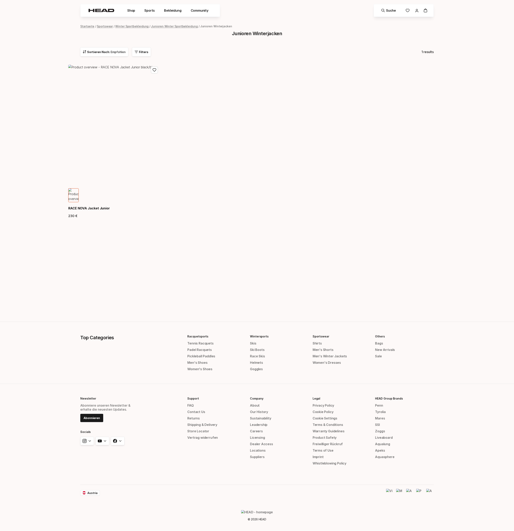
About (255, 405)
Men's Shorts (323, 350)
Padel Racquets (199, 350)
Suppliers (257, 457)
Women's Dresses (327, 363)
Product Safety (325, 438)
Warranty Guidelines (329, 431)
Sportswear (105, 26)
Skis (253, 343)
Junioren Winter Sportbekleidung (174, 26)
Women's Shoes (199, 369)
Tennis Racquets (200, 343)
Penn (379, 405)
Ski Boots (257, 350)
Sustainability (260, 418)
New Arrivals (385, 350)
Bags (379, 343)
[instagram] (87, 441)
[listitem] (73, 195)
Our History (259, 412)
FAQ (190, 405)
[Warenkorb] (425, 10)
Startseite (87, 26)
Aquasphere (384, 457)
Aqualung (382, 444)
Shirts (317, 343)
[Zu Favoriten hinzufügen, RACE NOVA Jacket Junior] (154, 70)
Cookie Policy (323, 412)
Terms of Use (323, 450)
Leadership (258, 425)
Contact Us (196, 412)
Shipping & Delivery (202, 425)
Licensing (257, 438)
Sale (378, 356)
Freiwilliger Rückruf (328, 444)
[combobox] (104, 51)
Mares (380, 418)
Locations (257, 450)
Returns (193, 418)
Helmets (256, 363)
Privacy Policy (323, 405)
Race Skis (257, 356)
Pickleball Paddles (201, 356)
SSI (377, 425)
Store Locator (198, 431)
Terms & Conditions (328, 425)
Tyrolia (380, 412)
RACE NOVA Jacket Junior (89, 208)
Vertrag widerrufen (202, 438)
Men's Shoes (197, 363)
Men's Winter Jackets (330, 356)
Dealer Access (261, 444)
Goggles (256, 369)
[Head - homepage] (101, 10)
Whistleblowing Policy (329, 463)
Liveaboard (384, 438)
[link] (407, 10)
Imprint (318, 457)
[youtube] (102, 441)
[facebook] (117, 441)
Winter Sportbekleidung (132, 26)
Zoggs (380, 431)
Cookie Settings (325, 418)
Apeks (380, 450)
